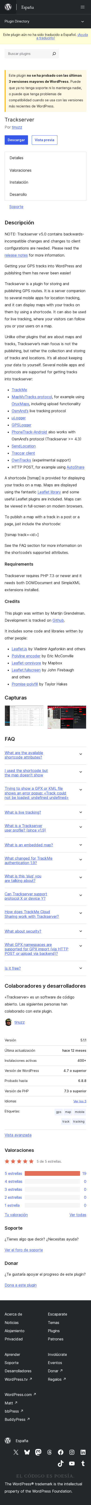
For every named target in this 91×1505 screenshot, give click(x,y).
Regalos (57, 1379)
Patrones (55, 1339)
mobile (79, 1112)
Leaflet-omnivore (26, 663)
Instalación (19, 182)
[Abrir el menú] (83, 7)
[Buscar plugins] (54, 53)
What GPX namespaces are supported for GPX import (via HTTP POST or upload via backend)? (36, 949)
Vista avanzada (18, 1135)
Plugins (54, 1330)
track (66, 1121)
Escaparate (57, 1314)
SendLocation (24, 446)
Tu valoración (16, 1214)
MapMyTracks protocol (32, 396)
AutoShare (75, 467)
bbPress (14, 1411)
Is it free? (13, 968)
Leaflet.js (19, 649)
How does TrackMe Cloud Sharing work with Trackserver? (32, 914)
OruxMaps (20, 403)
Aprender (12, 1354)
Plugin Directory (17, 21)
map (68, 1112)
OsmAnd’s (20, 410)
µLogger (19, 418)
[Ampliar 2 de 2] (80, 711)
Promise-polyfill (25, 684)
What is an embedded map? (29, 845)
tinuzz (17, 127)
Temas (53, 1322)
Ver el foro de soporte (24, 1250)
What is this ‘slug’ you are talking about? (23, 878)
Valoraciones (21, 170)
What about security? (23, 931)
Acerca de (13, 1314)
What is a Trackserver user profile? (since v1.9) (25, 828)
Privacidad (14, 1339)
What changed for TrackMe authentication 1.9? (28, 860)
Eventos (55, 1362)
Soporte (16, 206)
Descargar (16, 140)
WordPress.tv (18, 1379)
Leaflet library (49, 492)
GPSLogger (21, 425)
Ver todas (78, 1214)
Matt (11, 1403)
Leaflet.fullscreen (26, 670)
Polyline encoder (26, 656)
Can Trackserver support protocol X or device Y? (26, 896)
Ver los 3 (80, 1101)
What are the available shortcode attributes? (24, 755)
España (22, 1440)
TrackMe (19, 389)
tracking (78, 1121)
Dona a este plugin (21, 1285)
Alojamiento (14, 1330)
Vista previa (44, 140)
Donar (55, 1371)
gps (58, 1112)
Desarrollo (18, 194)
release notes (16, 255)
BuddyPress (17, 1419)
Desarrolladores (18, 1371)
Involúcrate (57, 1354)
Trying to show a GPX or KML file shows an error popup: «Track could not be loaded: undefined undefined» (37, 793)
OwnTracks (21, 460)
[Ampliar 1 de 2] (37, 711)
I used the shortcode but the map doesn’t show (26, 772)
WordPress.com (20, 1394)
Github (58, 620)
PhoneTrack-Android (29, 432)
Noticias (12, 1322)
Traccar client (23, 453)
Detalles (16, 157)
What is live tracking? (23, 812)
